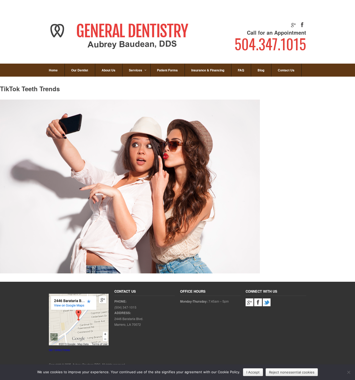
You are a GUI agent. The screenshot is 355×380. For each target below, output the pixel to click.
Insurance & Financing (207, 70)
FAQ (241, 70)
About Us (108, 70)
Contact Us (286, 70)
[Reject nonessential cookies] (348, 372)
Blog (261, 70)
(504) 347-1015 (125, 307)
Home (53, 70)
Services (135, 70)
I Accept (253, 372)
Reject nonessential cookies (291, 372)
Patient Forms (167, 70)
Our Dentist (79, 70)
